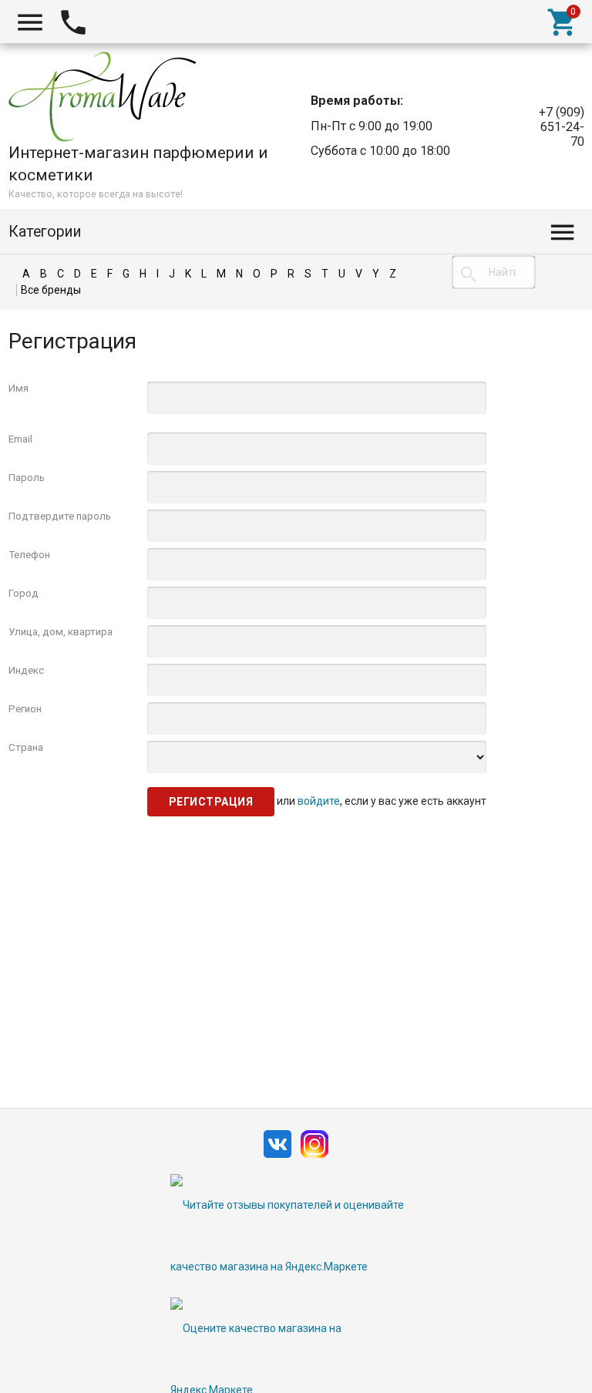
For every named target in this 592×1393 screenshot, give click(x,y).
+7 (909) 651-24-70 (561, 127)
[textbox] (493, 272)
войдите (319, 800)
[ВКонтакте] (277, 1158)
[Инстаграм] (314, 1158)
